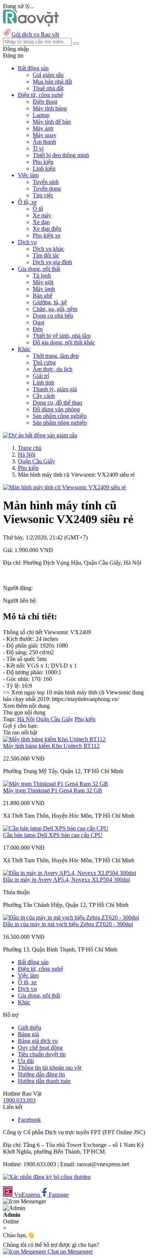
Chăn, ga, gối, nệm (55, 309)
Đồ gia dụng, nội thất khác (64, 342)
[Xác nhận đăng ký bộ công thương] (47, 1177)
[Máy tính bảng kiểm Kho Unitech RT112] (54, 739)
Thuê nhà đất (48, 88)
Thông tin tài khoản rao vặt (49, 1067)
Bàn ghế (42, 295)
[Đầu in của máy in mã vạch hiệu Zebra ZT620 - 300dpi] (71, 917)
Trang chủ (30, 448)
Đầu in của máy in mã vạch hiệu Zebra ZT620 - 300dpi (68, 924)
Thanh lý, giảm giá (55, 389)
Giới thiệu (29, 1027)
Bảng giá (28, 1034)
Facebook (29, 1119)
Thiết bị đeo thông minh (61, 155)
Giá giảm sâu (48, 75)
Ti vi (38, 148)
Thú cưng (44, 362)
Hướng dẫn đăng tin (41, 1074)
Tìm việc (43, 195)
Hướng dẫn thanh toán (44, 1081)
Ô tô (38, 208)
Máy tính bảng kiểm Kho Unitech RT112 (51, 746)
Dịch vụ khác (48, 249)
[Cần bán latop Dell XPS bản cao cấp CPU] (55, 828)
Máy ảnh (43, 128)
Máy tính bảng (50, 108)
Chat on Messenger (69, 1251)
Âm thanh (44, 142)
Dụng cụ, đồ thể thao (57, 402)
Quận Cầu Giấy (36, 461)
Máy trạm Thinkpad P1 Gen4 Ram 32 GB (52, 790)
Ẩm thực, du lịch (52, 369)
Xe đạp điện (47, 229)
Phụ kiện (43, 162)
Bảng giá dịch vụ (38, 1041)
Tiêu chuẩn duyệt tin (42, 1054)
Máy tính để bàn (52, 122)
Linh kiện (44, 168)
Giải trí (41, 376)
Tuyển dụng (47, 188)
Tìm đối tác (46, 255)
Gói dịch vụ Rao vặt (35, 34)
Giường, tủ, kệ (50, 302)
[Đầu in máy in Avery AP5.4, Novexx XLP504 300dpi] (69, 873)
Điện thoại (45, 101)
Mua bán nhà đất (52, 81)
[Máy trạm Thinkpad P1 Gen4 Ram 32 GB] (55, 784)
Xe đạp (41, 222)
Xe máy (42, 215)
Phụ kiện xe (47, 235)
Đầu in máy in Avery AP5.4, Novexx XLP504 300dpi (66, 879)
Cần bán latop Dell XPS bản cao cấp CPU (52, 835)
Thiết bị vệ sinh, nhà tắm (62, 336)
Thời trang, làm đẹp (56, 356)
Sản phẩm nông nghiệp (60, 422)
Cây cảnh (44, 396)
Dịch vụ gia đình (52, 262)
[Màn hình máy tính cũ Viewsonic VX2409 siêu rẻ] (64, 487)
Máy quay (44, 135)
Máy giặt (43, 282)
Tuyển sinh (46, 182)
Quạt (38, 322)
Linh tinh (43, 382)
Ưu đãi (26, 1061)
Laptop (41, 115)
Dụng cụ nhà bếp (53, 315)
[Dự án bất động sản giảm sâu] (40, 435)
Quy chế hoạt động (40, 1047)
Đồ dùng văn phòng (56, 409)
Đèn (38, 329)
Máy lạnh (44, 289)
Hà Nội (26, 454)
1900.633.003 (19, 1100)
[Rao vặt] (31, 24)
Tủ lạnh (42, 275)
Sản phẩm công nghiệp (60, 416)
